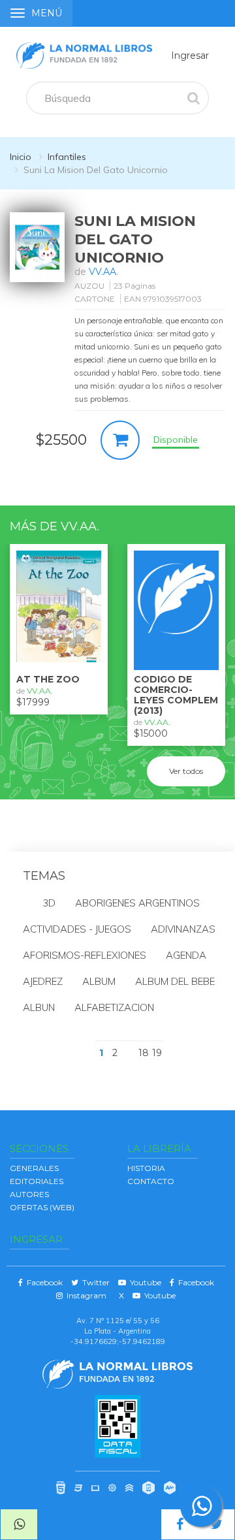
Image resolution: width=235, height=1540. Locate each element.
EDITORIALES (36, 1181)
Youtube (143, 1282)
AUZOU (89, 286)
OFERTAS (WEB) (42, 1207)
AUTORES (29, 1194)
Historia (146, 1168)
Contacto (150, 1181)
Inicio (20, 157)
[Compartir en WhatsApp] (19, 1524)
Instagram (84, 1295)
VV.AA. (103, 272)
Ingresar (190, 55)
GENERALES (34, 1168)
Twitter (94, 1282)
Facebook (43, 1282)
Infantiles (67, 157)
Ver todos (186, 771)
